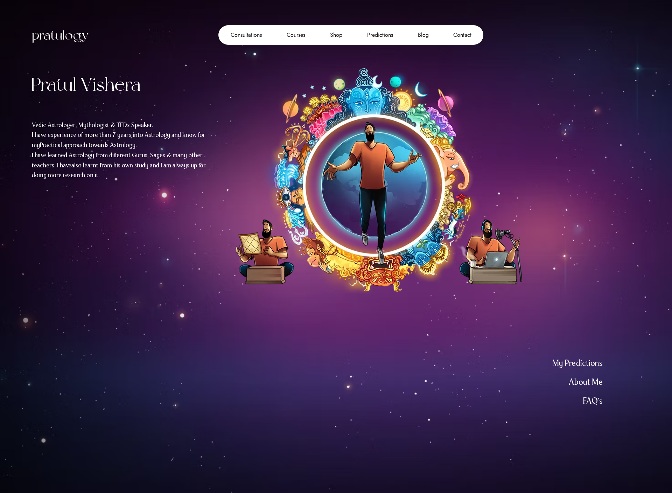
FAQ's (593, 401)
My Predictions (577, 363)
